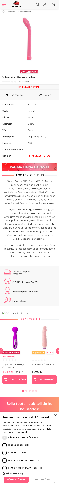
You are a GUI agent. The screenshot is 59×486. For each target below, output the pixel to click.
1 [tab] (28, 57)
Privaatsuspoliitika (22, 432)
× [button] (55, 415)
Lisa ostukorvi (17, 379)
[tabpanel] (29, 39)
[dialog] (29, 449)
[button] (29, 473)
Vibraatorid (11, 11)
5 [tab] (36, 390)
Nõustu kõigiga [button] (16, 479)
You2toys (32, 104)
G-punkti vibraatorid (24, 11)
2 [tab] (31, 57)
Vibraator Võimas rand (43, 364)
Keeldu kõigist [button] (43, 479)
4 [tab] (32, 390)
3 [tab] (29, 390)
